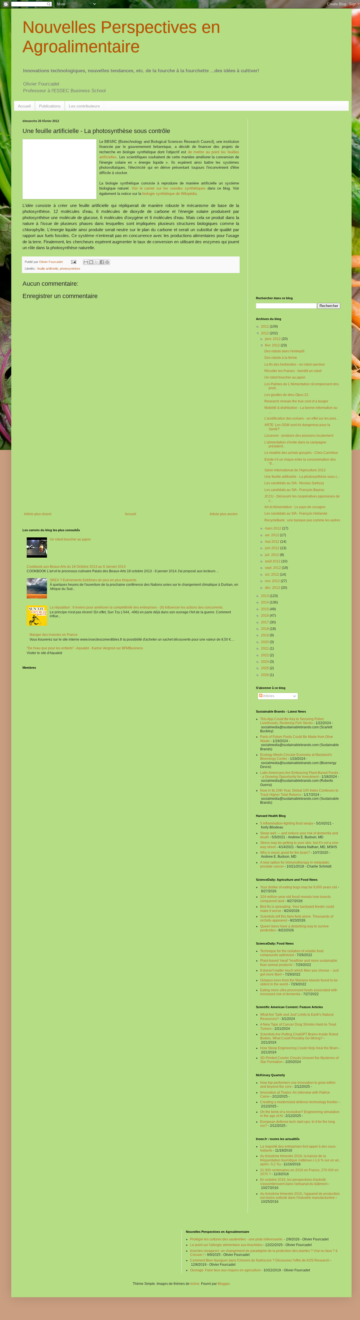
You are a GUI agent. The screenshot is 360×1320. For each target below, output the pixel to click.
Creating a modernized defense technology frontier (299, 1102)
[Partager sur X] (96, 262)
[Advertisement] (130, 465)
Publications (49, 106)
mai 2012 (272, 542)
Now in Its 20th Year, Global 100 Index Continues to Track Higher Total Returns (299, 792)
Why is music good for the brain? (285, 853)
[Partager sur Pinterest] (107, 262)
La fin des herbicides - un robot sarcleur (294, 364)
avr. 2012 (272, 535)
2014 (265, 602)
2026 (265, 675)
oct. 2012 (272, 574)
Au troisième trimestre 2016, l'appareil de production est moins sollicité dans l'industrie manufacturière (300, 1196)
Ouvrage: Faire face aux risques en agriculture (225, 1270)
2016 (265, 616)
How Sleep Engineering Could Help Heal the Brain (299, 1048)
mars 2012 (273, 528)
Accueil (24, 106)
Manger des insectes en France (54, 635)
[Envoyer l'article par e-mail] (73, 261)
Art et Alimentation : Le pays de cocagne (294, 507)
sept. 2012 (273, 568)
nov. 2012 (273, 581)
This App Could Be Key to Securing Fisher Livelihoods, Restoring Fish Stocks (292, 721)
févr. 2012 (273, 345)
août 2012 (273, 561)
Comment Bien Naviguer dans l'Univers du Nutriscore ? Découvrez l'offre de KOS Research (259, 1260)
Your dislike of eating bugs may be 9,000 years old (298, 887)
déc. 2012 (273, 588)
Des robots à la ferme (280, 358)
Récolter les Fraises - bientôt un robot (292, 371)
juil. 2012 (272, 555)
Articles (268, 696)
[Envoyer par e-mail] (86, 262)
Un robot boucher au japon (70, 539)
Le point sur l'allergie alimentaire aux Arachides (226, 1245)
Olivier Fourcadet (51, 261)
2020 (265, 642)
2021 (265, 648)
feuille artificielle (47, 268)
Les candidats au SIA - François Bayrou (294, 490)
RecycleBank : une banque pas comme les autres (302, 520)
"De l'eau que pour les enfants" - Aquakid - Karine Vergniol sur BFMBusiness (85, 648)
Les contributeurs (84, 106)
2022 (265, 655)
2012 (265, 333)
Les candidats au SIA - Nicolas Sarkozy (294, 483)
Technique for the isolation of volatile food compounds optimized (291, 953)
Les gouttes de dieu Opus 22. (286, 395)
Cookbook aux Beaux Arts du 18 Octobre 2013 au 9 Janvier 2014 (76, 567)
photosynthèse (70, 268)
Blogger (224, 1284)
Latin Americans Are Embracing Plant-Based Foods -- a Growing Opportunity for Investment (300, 775)
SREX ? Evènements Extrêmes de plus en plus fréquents (93, 580)
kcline (194, 1284)
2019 (265, 635)
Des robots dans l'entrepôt (284, 351)
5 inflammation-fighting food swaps (286, 823)
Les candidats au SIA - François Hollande (295, 513)
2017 (265, 622)
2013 (265, 596)
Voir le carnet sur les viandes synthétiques (169, 188)
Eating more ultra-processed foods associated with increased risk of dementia (298, 992)
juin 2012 (272, 548)
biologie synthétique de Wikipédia (169, 194)
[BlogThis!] (91, 262)
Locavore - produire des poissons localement (298, 436)
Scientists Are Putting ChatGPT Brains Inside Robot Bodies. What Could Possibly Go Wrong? (299, 1036)
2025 (265, 668)
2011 (265, 326)
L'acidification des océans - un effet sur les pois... (301, 418)
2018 (265, 629)
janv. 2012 (273, 339)
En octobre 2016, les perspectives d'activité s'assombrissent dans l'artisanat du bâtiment (293, 1182)
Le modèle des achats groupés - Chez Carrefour (301, 453)
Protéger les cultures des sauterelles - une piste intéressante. (236, 1239)
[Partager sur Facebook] (102, 262)
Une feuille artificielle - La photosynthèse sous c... (302, 477)
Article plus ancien (224, 514)
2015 (265, 609)
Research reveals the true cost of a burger (296, 401)
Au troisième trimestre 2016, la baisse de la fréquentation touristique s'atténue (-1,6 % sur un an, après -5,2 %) (300, 1160)
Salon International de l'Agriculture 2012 (295, 470)
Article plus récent (37, 514)
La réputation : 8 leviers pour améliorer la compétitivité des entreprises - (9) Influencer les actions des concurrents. (136, 607)
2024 (265, 662)
